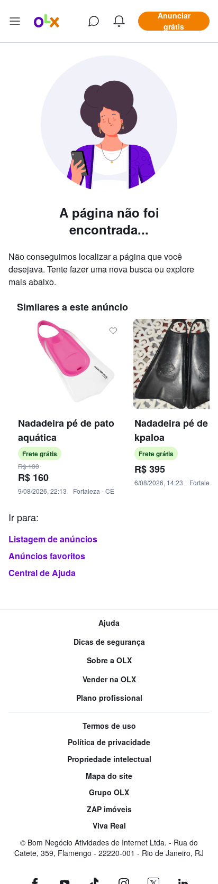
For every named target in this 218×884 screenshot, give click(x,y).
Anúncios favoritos (46, 556)
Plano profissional (109, 698)
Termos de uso (109, 726)
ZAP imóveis (109, 809)
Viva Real (109, 826)
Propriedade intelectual (109, 759)
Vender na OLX (109, 679)
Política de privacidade (109, 742)
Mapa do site (109, 776)
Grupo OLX (109, 792)
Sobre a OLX (109, 660)
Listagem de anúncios (52, 539)
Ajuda (109, 623)
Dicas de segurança (109, 642)
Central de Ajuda (42, 573)
